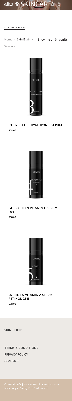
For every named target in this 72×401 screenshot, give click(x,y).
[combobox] (14, 28)
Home (8, 39)
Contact (11, 361)
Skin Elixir (23, 39)
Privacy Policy (16, 354)
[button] (66, 4)
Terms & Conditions (21, 348)
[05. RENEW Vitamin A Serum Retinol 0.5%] (36, 256)
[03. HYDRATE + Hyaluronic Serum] (36, 86)
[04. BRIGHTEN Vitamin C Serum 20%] (36, 169)
